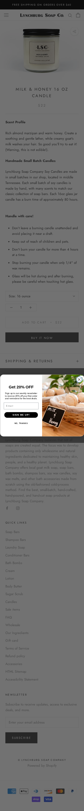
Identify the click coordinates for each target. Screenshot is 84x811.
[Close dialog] (79, 379)
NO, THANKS (21, 423)
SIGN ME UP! (21, 415)
